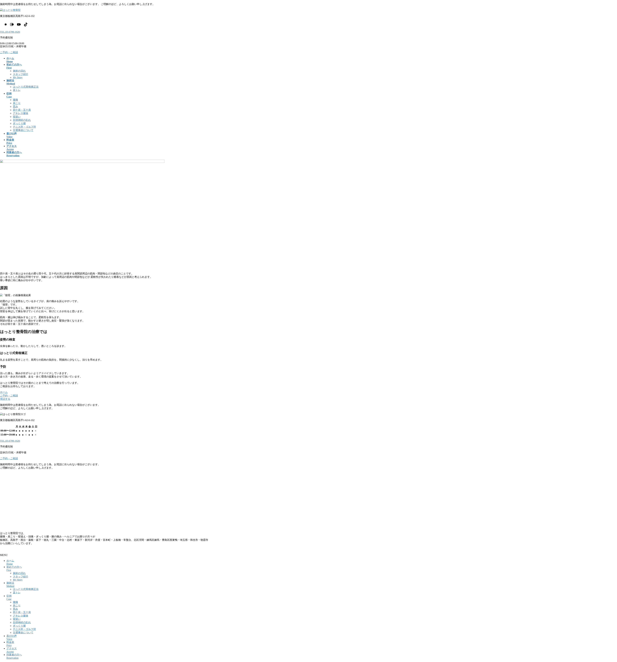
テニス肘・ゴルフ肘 (24, 126)
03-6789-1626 (10, 32)
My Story (17, 77)
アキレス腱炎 (20, 113)
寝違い (17, 116)
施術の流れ (19, 70)
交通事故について (23, 130)
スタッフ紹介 (20, 74)
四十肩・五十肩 (22, 110)
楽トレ (17, 90)
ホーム (4, 392)
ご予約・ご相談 (9, 52)
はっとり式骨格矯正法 (26, 86)
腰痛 (15, 99)
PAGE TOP (601, 639)
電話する (5, 399)
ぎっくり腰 (19, 123)
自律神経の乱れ (22, 120)
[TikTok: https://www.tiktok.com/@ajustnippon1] (26, 24)
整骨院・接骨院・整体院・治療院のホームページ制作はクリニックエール (42, 549)
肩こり (17, 103)
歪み (15, 106)
